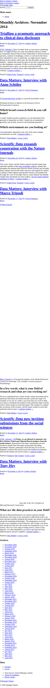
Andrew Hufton (31, 43)
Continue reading (14, 70)
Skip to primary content (8, 1)
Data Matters (12, 138)
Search (2, 7)
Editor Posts (11, 74)
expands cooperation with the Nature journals (22, 148)
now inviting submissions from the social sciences (22, 423)
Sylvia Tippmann (31, 90)
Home (7, 17)
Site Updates (19, 456)
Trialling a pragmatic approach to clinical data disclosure (25, 35)
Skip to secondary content (9, 3)
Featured (20, 74)
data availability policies (28, 166)
